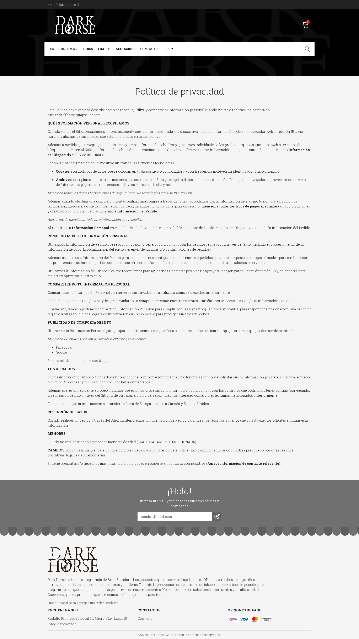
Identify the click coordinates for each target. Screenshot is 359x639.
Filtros (104, 49)
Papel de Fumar (63, 49)
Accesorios (125, 49)
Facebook (64, 347)
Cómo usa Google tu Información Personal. (259, 301)
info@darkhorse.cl (66, 5)
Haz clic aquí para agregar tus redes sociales (83, 603)
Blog (166, 49)
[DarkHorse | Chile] (114, 24)
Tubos (87, 49)
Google (61, 352)
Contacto (148, 49)
